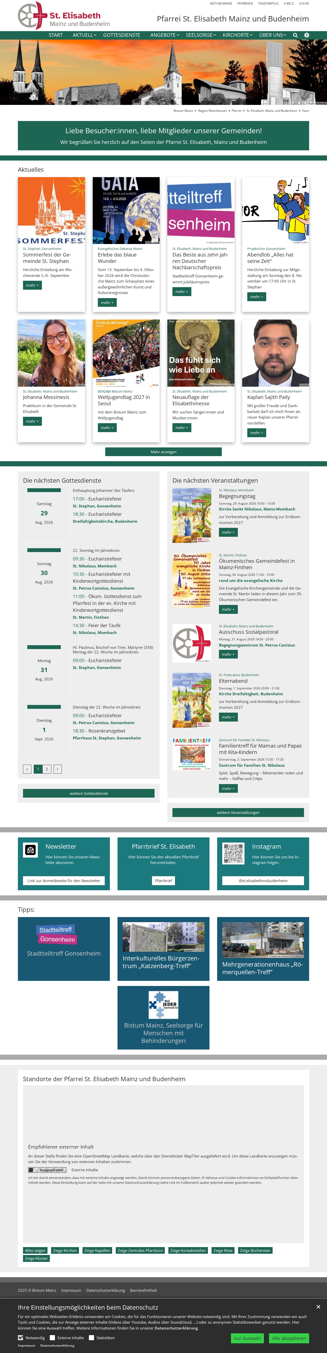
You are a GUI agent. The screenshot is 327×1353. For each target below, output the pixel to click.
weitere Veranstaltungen (238, 812)
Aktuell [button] (83, 35)
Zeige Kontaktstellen (188, 1250)
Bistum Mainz (183, 110)
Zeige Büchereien (255, 1250)
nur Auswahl (247, 1338)
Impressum (26, 1345)
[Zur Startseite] (64, 15)
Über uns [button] (271, 35)
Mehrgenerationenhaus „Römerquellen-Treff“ (262, 968)
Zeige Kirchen (65, 1250)
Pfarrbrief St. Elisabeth (163, 846)
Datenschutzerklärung (176, 1328)
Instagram (266, 846)
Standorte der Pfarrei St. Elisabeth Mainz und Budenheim (104, 1079)
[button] (161, 36)
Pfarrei (236, 110)
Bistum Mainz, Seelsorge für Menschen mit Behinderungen (163, 1033)
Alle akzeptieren (289, 1338)
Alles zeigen (35, 1250)
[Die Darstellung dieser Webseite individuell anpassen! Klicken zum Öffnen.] (303, 36)
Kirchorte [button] (236, 35)
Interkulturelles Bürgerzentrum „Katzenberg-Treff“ (161, 962)
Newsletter (60, 846)
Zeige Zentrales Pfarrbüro (140, 1250)
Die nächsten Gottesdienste (62, 480)
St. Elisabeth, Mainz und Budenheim (272, 110)
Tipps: (26, 909)
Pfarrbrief (163, 880)
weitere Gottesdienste (89, 793)
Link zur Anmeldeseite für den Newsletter (64, 880)
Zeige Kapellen (97, 1250)
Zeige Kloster (36, 1258)
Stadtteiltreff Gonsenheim (64, 953)
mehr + (32, 285)
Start (56, 35)
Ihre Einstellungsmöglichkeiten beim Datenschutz (88, 1307)
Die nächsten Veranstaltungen (215, 480)
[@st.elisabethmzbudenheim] (233, 854)
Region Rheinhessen (212, 110)
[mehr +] (64, 934)
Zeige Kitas (223, 1250)
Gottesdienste (121, 35)
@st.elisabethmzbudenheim (263, 880)
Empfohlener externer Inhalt (61, 1146)
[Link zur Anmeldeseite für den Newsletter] (30, 850)
